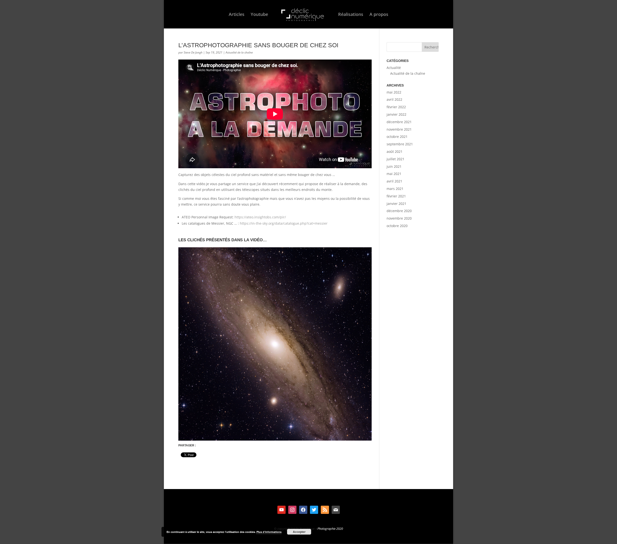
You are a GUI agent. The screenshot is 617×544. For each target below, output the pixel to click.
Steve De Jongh (193, 52)
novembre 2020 (399, 218)
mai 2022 (394, 92)
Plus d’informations (269, 532)
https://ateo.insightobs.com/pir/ (260, 217)
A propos (378, 15)
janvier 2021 (396, 203)
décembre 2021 (399, 122)
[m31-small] (275, 440)
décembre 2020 (399, 210)
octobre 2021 (397, 136)
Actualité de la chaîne (239, 52)
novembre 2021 (399, 129)
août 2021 (394, 151)
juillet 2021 (395, 159)
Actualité (394, 67)
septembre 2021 (400, 144)
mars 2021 (395, 188)
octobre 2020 (397, 225)
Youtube (259, 15)
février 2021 (396, 196)
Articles (236, 15)
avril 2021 (394, 181)
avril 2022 (394, 99)
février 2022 (396, 107)
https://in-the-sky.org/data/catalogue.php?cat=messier (284, 223)
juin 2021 (394, 166)
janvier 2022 (396, 114)
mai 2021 (394, 173)
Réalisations (350, 15)
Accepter (299, 532)
